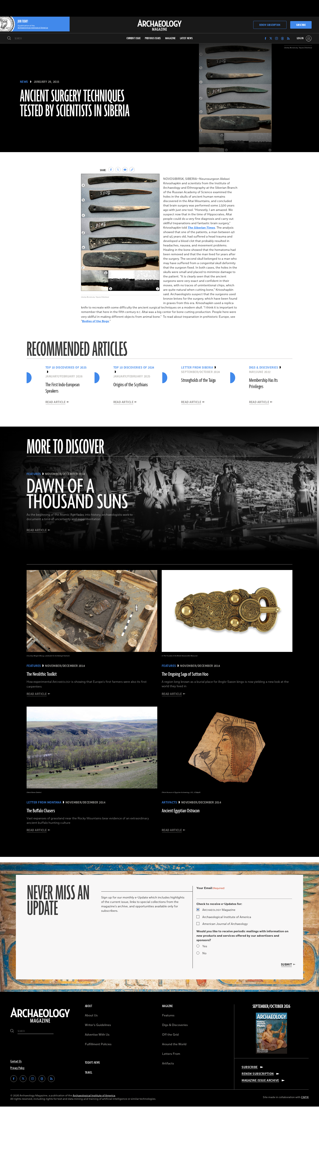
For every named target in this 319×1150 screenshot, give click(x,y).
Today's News (92, 1063)
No (204, 953)
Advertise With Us (97, 1035)
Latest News (186, 38)
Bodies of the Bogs (95, 321)
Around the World (174, 1044)
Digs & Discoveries (175, 1025)
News (24, 82)
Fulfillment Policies (98, 1044)
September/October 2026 (271, 1006)
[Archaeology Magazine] (40, 1023)
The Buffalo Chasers (41, 811)
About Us (91, 1015)
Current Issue (133, 38)
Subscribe (301, 25)
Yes (204, 946)
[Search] (9, 38)
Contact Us (16, 1061)
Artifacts (168, 1063)
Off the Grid (170, 1035)
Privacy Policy (17, 1068)
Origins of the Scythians (130, 384)
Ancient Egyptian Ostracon (181, 811)
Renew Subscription (269, 25)
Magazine (218, 910)
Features (168, 1015)
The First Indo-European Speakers (62, 387)
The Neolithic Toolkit (42, 674)
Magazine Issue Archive (260, 1080)
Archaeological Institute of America (226, 917)
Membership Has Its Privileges (263, 383)
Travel (88, 1073)
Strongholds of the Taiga (198, 380)
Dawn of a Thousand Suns (77, 495)
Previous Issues (153, 38)
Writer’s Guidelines (98, 1025)
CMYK (305, 1097)
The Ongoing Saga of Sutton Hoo (185, 674)
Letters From (171, 1054)
